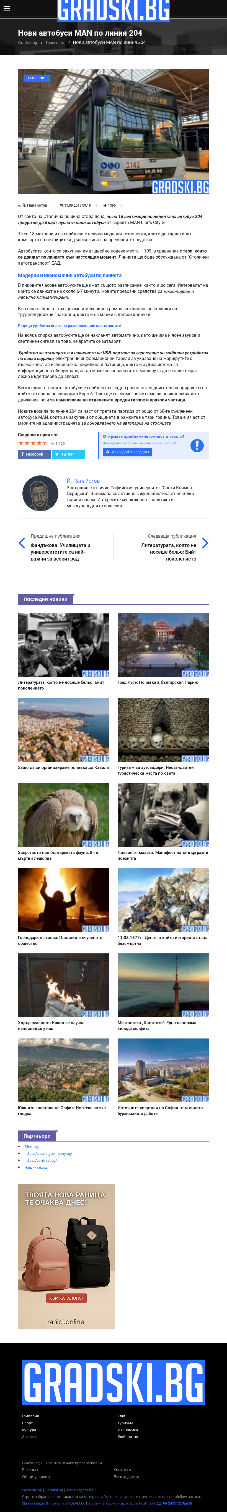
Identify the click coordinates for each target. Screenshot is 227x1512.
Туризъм (125, 1422)
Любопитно (128, 1436)
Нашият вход (35, 1167)
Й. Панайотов (34, 205)
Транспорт (55, 42)
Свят (121, 1415)
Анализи (29, 1436)
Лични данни (126, 1476)
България (30, 1415)
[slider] (33, 443)
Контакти (122, 1469)
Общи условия (36, 1476)
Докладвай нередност (130, 451)
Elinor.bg (31, 1146)
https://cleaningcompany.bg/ (48, 1153)
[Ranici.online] (66, 1256)
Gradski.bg (27, 42)
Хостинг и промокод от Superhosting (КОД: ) (140, 1503)
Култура (29, 1429)
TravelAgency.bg (79, 1489)
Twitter (67, 454)
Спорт (27, 1422)
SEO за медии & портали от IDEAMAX (53, 1503)
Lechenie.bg (32, 1489)
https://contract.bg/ (40, 1160)
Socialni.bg (54, 1489)
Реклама (30, 1469)
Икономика (128, 1429)
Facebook (34, 454)
